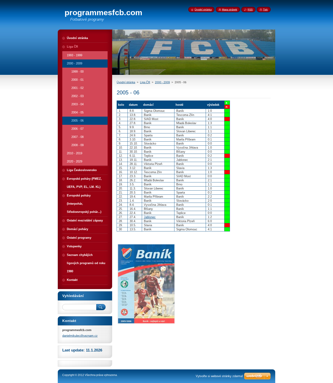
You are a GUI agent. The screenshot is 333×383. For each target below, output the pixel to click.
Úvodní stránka (126, 82)
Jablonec (150, 217)
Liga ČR (145, 82)
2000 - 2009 (162, 82)
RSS (250, 9)
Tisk (265, 9)
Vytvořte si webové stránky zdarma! (219, 376)
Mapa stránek (229, 9)
